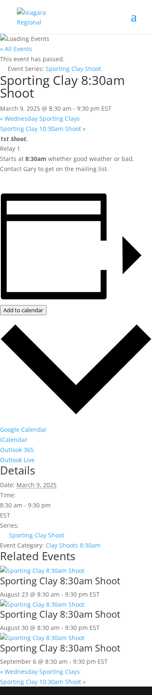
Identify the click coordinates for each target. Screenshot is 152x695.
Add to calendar (23, 310)
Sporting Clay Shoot (36, 535)
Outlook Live (17, 460)
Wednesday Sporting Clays (40, 118)
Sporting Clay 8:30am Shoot (60, 580)
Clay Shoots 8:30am (73, 545)
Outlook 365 (17, 450)
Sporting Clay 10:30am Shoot (43, 129)
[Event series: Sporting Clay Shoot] (104, 594)
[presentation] (42, 571)
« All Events (16, 49)
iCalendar (13, 440)
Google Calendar (23, 429)
